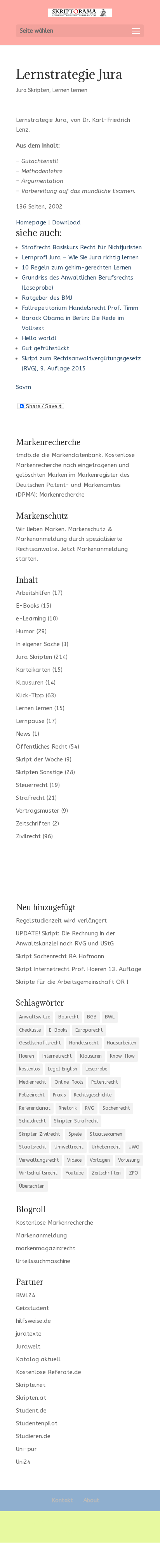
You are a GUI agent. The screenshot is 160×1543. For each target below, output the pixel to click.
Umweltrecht (68, 1147)
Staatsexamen (106, 1134)
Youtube (74, 1173)
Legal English (62, 1069)
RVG (89, 1108)
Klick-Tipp (30, 695)
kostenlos (29, 1069)
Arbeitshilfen (33, 592)
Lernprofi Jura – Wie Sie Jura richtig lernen (80, 257)
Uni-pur (26, 1449)
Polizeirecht (32, 1095)
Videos (74, 1160)
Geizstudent (32, 1308)
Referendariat (34, 1108)
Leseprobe (96, 1069)
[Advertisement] (80, 870)
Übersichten (32, 1186)
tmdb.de (28, 455)
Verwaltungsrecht (39, 1160)
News (23, 733)
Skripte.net (30, 1384)
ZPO (133, 1173)
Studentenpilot (36, 1423)
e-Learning (31, 618)
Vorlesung (129, 1160)
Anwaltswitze (34, 1017)
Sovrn (23, 387)
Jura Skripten (32, 90)
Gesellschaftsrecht (40, 1043)
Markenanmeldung (102, 549)
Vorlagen (100, 1160)
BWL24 (25, 1295)
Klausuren (29, 682)
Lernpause (30, 721)
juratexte (29, 1333)
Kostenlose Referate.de (48, 1372)
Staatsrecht (32, 1147)
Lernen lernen (69, 90)
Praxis (59, 1095)
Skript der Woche (39, 759)
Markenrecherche (62, 494)
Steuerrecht (32, 785)
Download (66, 222)
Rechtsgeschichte (92, 1095)
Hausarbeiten (121, 1043)
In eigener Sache (38, 644)
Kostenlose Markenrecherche (54, 1222)
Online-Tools (68, 1082)
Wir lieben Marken (40, 529)
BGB (92, 1017)
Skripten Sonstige (39, 772)
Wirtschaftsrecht (38, 1173)
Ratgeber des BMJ (47, 297)
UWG (134, 1147)
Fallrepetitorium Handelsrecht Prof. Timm (80, 307)
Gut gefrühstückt (45, 348)
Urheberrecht (106, 1147)
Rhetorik (68, 1108)
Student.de (31, 1410)
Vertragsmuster (37, 810)
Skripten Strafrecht (76, 1121)
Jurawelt (28, 1346)
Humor (25, 631)
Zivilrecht (28, 836)
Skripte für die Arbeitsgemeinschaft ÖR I (72, 981)
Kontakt (62, 1500)
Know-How (122, 1056)
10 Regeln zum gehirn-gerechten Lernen (76, 267)
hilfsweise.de (33, 1320)
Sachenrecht (116, 1108)
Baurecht (68, 1017)
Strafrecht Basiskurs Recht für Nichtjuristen (82, 247)
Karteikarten (33, 669)
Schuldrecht (32, 1121)
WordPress (80, 1531)
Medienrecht (32, 1082)
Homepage (31, 222)
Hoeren (26, 1056)
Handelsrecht (84, 1043)
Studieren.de (33, 1436)
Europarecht (89, 1030)
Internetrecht (57, 1056)
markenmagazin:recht (45, 1248)
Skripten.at (31, 1397)
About (91, 1500)
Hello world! (39, 338)
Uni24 (23, 1461)
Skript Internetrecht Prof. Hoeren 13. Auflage (78, 969)
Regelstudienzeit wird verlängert (61, 920)
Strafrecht (30, 797)
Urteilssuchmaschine (43, 1261)
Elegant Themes (78, 1521)
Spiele (75, 1134)
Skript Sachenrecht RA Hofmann (60, 956)
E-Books (27, 605)
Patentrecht (104, 1082)
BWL (110, 1017)
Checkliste (30, 1030)
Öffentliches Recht (41, 746)
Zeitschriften (33, 823)
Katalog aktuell (38, 1359)
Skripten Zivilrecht (39, 1134)
